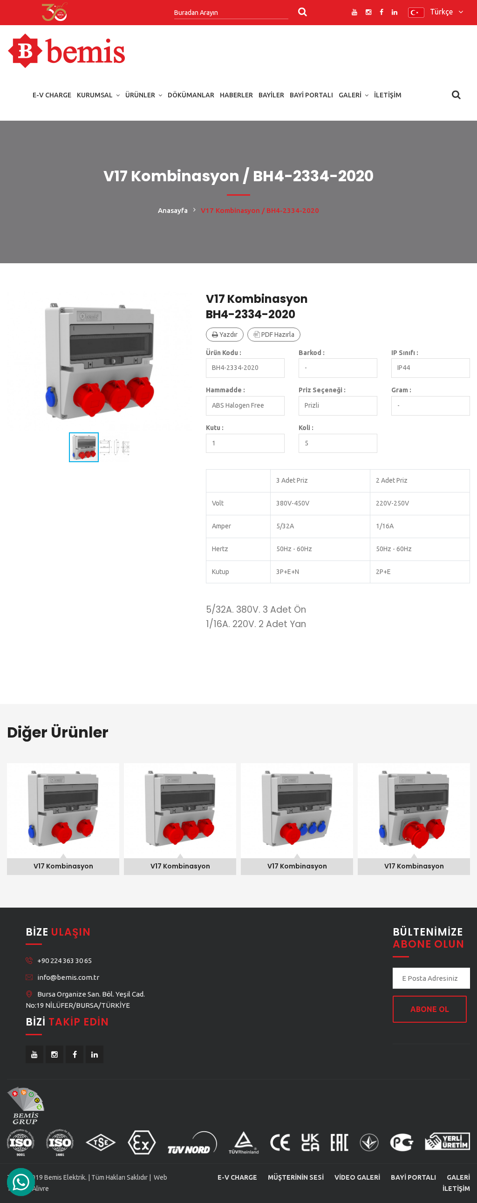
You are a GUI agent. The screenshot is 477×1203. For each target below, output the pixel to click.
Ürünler (140, 95)
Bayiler (271, 95)
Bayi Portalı (311, 95)
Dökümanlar (191, 95)
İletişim (388, 95)
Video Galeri (357, 1177)
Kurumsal (95, 95)
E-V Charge (52, 95)
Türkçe (444, 11)
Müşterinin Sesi (296, 1177)
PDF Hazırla (277, 334)
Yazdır (228, 334)
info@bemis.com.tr (68, 977)
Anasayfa (173, 210)
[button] (183, 299)
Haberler (236, 95)
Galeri (350, 95)
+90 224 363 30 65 (64, 960)
